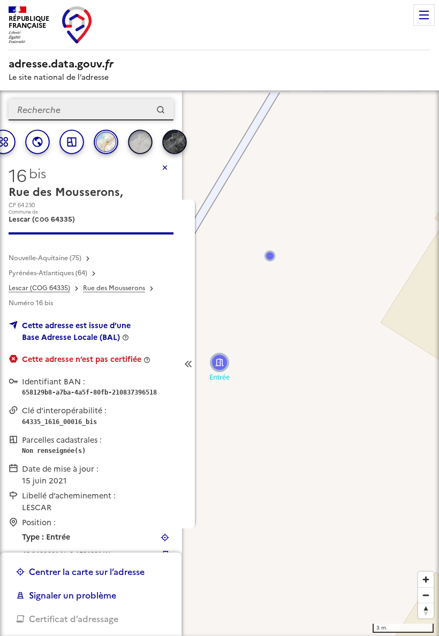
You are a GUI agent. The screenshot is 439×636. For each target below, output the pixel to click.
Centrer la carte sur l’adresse (87, 571)
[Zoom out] (426, 595)
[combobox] (91, 109)
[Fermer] (164, 167)
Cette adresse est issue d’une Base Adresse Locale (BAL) (76, 331)
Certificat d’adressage (73, 618)
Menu (424, 15)
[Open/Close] (188, 364)
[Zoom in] (426, 579)
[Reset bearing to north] (426, 610)
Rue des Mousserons (114, 288)
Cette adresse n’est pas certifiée (81, 359)
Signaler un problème (72, 595)
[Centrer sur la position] (164, 537)
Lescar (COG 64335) (39, 288)
